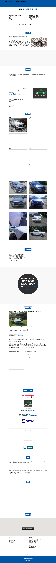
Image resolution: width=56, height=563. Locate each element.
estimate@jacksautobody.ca (14, 548)
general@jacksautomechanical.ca (15, 94)
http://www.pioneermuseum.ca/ (24, 336)
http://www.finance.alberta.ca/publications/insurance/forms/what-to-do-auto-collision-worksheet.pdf (22, 37)
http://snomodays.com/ (20, 334)
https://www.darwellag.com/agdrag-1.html (14, 329)
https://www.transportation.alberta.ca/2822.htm (35, 254)
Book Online (34, 9)
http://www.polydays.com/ (19, 335)
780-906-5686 (26, 9)
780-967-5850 (13, 546)
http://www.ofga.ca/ (18, 331)
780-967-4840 (12, 92)
